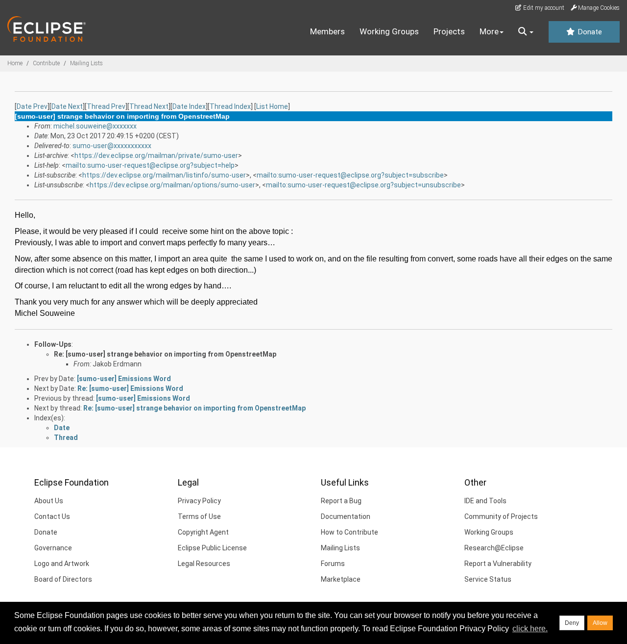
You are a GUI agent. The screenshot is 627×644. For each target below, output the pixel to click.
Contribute (46, 63)
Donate (589, 31)
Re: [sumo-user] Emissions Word (130, 388)
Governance (53, 548)
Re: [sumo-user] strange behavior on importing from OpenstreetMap (165, 354)
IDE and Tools (485, 501)
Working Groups (389, 31)
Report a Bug (341, 501)
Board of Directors (63, 579)
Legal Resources (204, 563)
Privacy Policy (199, 501)
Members (327, 31)
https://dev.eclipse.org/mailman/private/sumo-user (156, 155)
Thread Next (149, 106)
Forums (333, 563)
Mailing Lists (86, 63)
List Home (272, 106)
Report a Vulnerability (497, 563)
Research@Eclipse (494, 548)
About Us (48, 501)
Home (15, 63)
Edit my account (543, 7)
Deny (572, 622)
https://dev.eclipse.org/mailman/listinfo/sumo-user (164, 175)
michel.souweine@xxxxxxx (95, 126)
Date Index (189, 106)
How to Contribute (349, 532)
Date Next (67, 106)
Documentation (345, 516)
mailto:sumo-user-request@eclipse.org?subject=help (150, 165)
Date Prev (32, 106)
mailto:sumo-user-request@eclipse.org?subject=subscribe (350, 175)
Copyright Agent (203, 532)
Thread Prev (106, 106)
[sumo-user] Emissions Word (124, 379)
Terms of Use (199, 516)
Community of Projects (501, 516)
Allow (600, 622)
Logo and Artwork (61, 563)
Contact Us (52, 516)
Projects (449, 31)
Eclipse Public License (212, 548)
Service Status (487, 579)
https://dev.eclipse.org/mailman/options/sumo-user (172, 185)
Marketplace (341, 579)
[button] (525, 31)
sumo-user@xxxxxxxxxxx (111, 146)
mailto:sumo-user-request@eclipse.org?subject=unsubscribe (363, 185)
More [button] (489, 31)
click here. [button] (530, 628)
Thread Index (230, 106)
